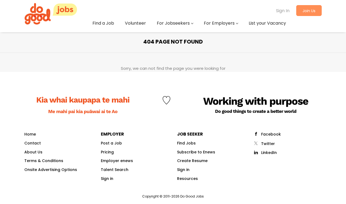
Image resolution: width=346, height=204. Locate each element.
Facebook (271, 134)
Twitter (268, 143)
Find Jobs (186, 143)
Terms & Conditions (43, 160)
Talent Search (114, 169)
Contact (32, 143)
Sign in (107, 178)
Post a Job (111, 143)
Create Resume (192, 160)
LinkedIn (269, 152)
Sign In (283, 11)
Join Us (308, 11)
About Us (33, 152)
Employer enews (117, 160)
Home (30, 134)
